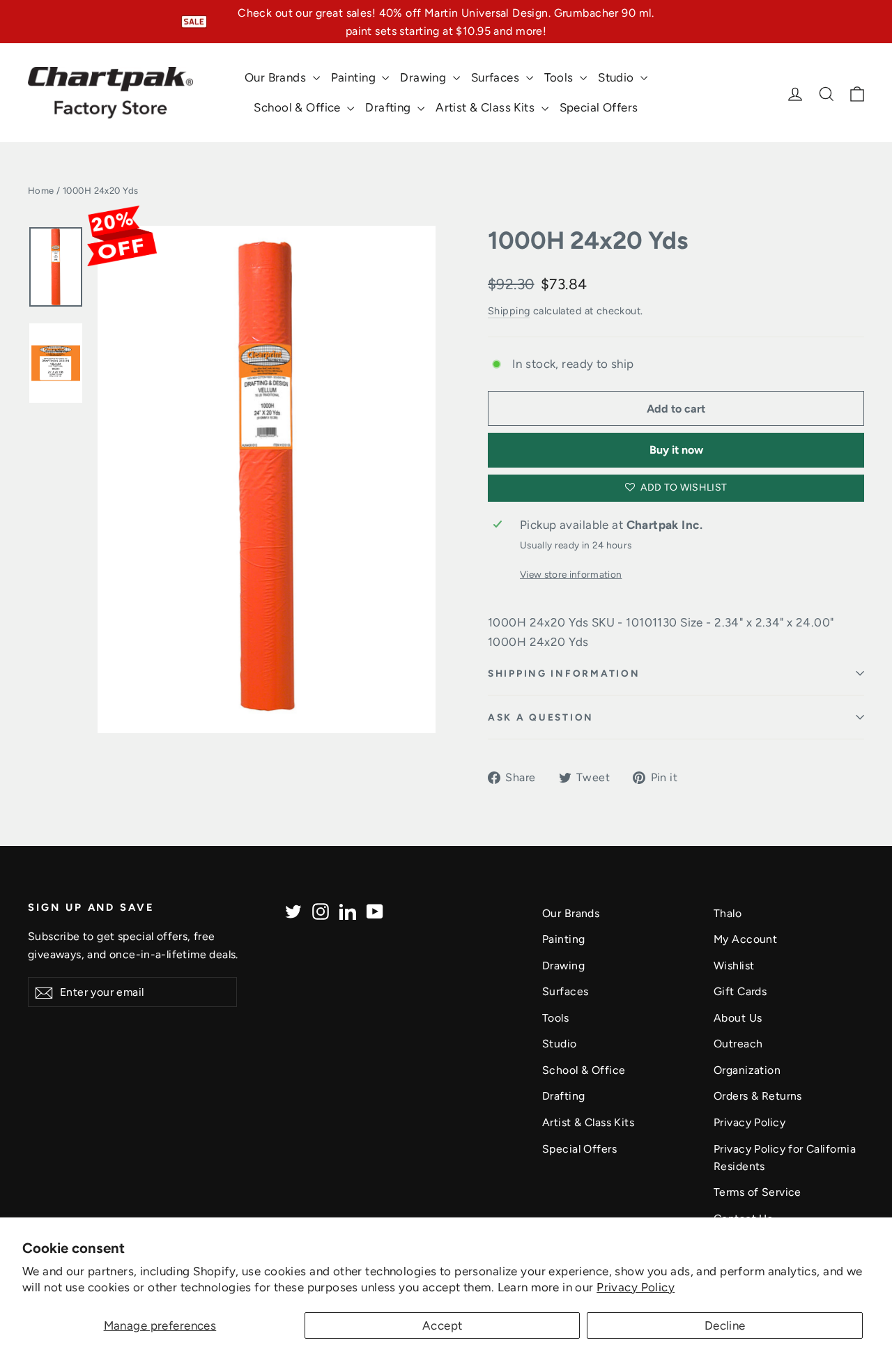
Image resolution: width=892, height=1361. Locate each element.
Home (41, 190)
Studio (617, 77)
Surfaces (497, 77)
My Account (745, 939)
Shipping (509, 311)
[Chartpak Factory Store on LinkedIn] (347, 911)
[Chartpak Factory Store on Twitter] (293, 911)
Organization (747, 1070)
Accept (442, 1325)
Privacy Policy (636, 1287)
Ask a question (541, 717)
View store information (571, 574)
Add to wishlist (683, 487)
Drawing (424, 77)
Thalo (727, 913)
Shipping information (564, 673)
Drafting (389, 107)
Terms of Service (757, 1192)
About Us (738, 1017)
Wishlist (734, 965)
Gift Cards (740, 991)
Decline (725, 1325)
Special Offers (599, 107)
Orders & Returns (758, 1095)
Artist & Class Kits (487, 107)
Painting (355, 77)
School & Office (299, 107)
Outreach (738, 1043)
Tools (560, 77)
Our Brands (277, 77)
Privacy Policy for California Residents (785, 1157)
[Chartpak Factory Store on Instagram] (320, 911)
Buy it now (676, 449)
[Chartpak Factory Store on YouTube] (375, 911)
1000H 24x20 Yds (588, 240)
